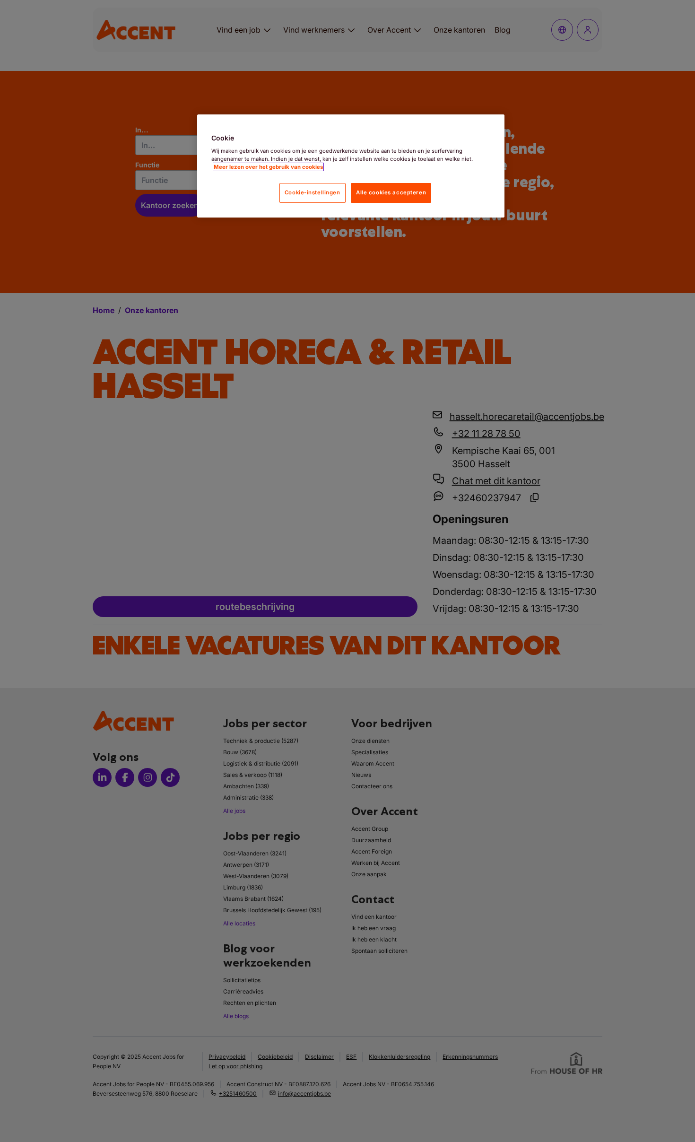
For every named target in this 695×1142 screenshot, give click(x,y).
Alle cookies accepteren (391, 192)
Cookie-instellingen (312, 192)
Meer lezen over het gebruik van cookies (268, 167)
